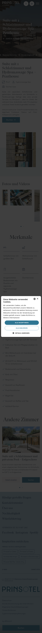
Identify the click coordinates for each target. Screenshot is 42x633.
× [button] (37, 299)
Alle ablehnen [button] (22, 328)
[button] (21, 333)
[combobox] (34, 299)
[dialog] (21, 316)
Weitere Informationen (11, 318)
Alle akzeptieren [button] (22, 323)
